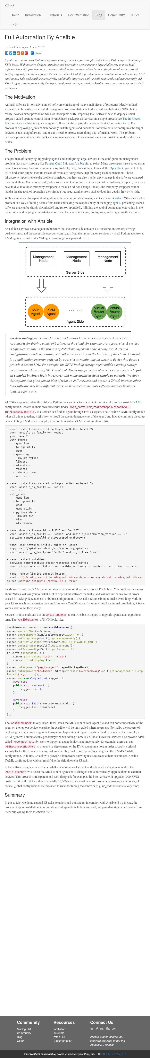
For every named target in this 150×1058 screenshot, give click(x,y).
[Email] (99, 1054)
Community (116, 14)
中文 (14, 24)
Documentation (78, 14)
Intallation (59, 1029)
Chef (58, 163)
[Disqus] (75, 865)
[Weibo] (114, 1029)
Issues (135, 14)
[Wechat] (108, 1029)
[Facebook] (97, 1029)
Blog (98, 14)
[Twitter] (92, 1029)
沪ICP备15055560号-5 (113, 1054)
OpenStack (116, 168)
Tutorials (56, 14)
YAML (137, 402)
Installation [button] (33, 14)
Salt (65, 163)
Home (15, 14)
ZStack (10, 5)
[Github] (102, 1029)
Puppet (49, 163)
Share (38, 53)
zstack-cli (59, 1037)
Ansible (79, 163)
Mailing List (24, 1029)
